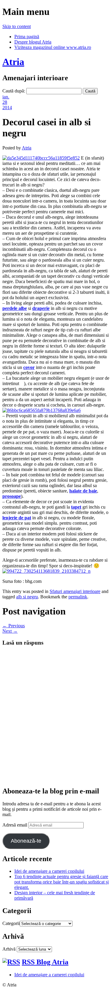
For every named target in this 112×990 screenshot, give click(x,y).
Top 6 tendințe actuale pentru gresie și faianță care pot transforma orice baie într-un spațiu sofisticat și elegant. (61, 882)
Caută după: (13, 90)
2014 (7, 107)
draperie (41, 308)
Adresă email (15, 824)
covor (29, 367)
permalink (77, 596)
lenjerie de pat (16, 517)
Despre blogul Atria (32, 41)
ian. (5, 96)
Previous (13, 625)
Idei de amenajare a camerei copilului (49, 871)
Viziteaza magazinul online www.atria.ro (52, 47)
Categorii (11, 923)
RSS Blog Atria (45, 962)
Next (10, 631)
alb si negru (27, 596)
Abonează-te (26, 841)
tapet (76, 506)
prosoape (11, 496)
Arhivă (9, 949)
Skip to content (16, 26)
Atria (13, 61)
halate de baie (83, 490)
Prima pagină (26, 36)
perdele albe (14, 308)
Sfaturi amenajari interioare (75, 591)
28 (4, 102)
